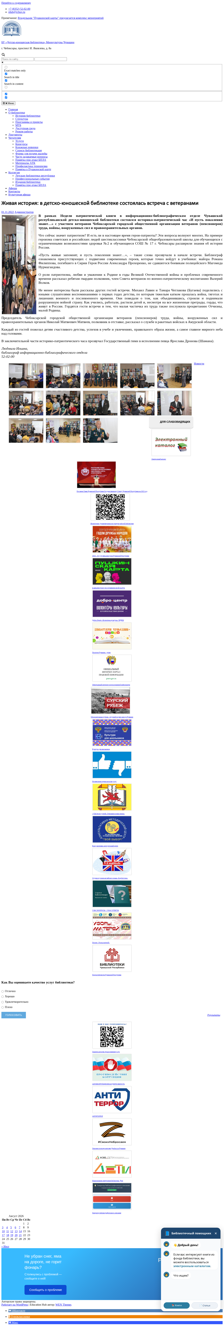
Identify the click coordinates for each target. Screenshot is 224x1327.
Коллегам (14, 172)
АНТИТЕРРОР (97, 1116)
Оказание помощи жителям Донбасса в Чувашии (108, 1148)
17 (3, 1235)
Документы (15, 134)
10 (3, 1231)
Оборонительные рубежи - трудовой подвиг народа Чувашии (112, 717)
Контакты (14, 191)
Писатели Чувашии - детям (101, 652)
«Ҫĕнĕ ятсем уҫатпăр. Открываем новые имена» (108, 814)
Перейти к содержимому (16, 2)
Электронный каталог (158, 459)
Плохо (8, 1007)
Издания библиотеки (27, 181)
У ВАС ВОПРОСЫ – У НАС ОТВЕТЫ (105, 910)
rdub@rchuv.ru (16, 12)
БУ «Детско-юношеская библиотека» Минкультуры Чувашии (37, 42)
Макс (14, 1322)
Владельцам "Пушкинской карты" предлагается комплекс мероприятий (61, 17)
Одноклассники (20, 1316)
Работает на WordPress (14, 1304)
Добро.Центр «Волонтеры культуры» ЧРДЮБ (108, 620)
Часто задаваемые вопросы (31, 156)
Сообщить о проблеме (45, 1290)
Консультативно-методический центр (105, 846)
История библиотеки (27, 115)
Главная (13, 109)
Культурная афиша (19, 194)
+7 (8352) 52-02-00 (19, 8)
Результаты (213, 1015)
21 (20, 1235)
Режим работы (24, 131)
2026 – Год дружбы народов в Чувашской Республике (110, 556)
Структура (21, 118)
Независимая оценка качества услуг (104, 781)
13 (16, 1231)
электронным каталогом (191, 1266)
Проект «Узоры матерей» (101, 943)
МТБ (18, 125)
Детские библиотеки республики (35, 175)
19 (11, 1235)
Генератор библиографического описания (106, 1213)
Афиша (12, 188)
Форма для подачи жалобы (31, 153)
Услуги (19, 140)
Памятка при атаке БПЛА (30, 159)
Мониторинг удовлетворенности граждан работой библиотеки (112, 523)
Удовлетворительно (16, 1001)
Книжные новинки (26, 147)
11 (7, 1231)
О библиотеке (16, 112)
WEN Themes (63, 1304)
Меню (10, 103)
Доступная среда (25, 128)
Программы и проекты (29, 122)
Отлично (10, 991)
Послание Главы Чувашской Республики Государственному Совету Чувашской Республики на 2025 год (112, 491)
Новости (199, 363)
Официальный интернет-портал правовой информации (111, 685)
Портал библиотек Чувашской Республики (106, 975)
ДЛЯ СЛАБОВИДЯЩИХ (174, 421)
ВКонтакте (18, 1310)
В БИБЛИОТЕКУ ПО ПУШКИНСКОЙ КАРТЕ (108, 588)
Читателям (14, 137)
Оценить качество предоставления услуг (106, 1052)
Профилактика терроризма (31, 166)
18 (7, 1235)
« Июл (5, 1246)
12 (11, 1231)
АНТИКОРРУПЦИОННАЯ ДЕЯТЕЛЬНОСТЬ (108, 1084)
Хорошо (9, 996)
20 (16, 1235)
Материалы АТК (25, 163)
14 (20, 1231)
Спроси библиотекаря (28, 150)
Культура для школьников (101, 749)
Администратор (24, 212)
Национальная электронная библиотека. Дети (107, 1181)
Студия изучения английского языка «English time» (110, 878)
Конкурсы (21, 144)
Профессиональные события (32, 178)
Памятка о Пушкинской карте (33, 169)
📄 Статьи (204, 1305)
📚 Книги (177, 1305)
